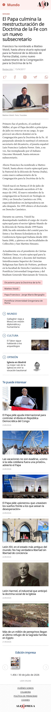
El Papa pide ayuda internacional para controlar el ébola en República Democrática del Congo (24, 418)
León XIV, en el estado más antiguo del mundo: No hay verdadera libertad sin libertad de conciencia (24, 549)
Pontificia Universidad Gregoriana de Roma (23, 301)
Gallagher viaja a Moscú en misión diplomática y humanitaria (15, 322)
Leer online (25, 680)
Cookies (25, 700)
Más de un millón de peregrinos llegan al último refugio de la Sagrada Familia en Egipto (24, 634)
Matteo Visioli (11, 288)
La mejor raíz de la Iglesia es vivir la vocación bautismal (16, 367)
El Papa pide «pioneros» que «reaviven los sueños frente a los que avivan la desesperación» (24, 506)
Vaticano (6, 14)
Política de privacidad (25, 696)
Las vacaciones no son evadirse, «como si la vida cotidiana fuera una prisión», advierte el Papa (24, 462)
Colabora (25, 692)
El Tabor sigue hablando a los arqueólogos (14, 343)
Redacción (7, 69)
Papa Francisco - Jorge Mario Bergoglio (24, 294)
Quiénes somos (25, 688)
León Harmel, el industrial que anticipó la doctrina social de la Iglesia (24, 592)
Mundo (13, 4)
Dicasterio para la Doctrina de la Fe (22, 282)
